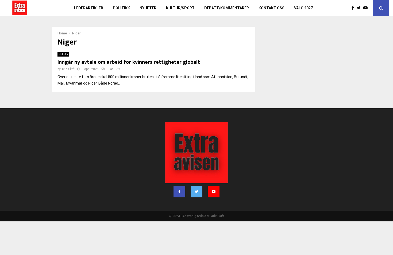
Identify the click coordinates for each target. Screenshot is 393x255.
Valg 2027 (303, 8)
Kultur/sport (180, 8)
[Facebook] (354, 8)
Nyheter (148, 8)
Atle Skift (68, 69)
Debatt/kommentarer (226, 8)
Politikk (121, 8)
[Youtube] (366, 8)
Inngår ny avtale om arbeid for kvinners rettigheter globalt (128, 62)
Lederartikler (88, 8)
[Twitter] (360, 8)
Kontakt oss (271, 8)
